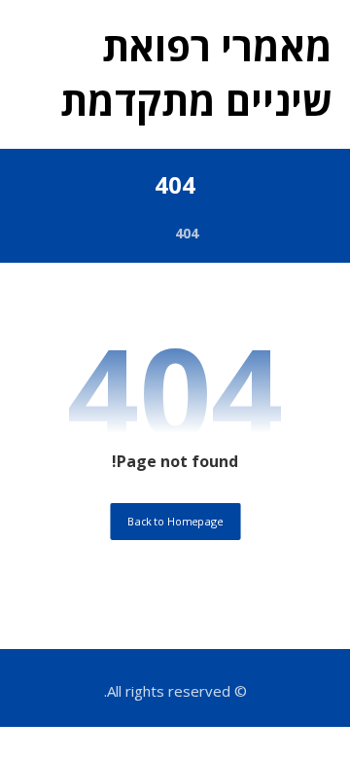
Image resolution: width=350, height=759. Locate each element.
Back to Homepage (175, 521)
